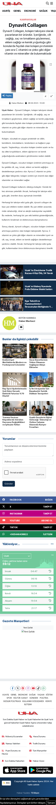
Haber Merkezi (18, 103)
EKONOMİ (30, 11)
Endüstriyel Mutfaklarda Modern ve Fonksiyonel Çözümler (14, 362)
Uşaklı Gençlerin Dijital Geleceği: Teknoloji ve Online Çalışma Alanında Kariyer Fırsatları (40, 422)
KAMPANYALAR (28, 20)
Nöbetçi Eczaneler (14, 736)
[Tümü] (52, 544)
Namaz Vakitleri (13, 744)
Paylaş (9, 96)
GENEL (17, 11)
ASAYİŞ (6, 11)
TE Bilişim (35, 793)
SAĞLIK (43, 11)
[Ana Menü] (51, 3)
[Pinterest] (23, 688)
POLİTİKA (44, 698)
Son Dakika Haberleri (14, 761)
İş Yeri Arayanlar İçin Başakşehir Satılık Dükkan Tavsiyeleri (39, 391)
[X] (17, 688)
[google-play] (41, 770)
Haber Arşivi (38, 761)
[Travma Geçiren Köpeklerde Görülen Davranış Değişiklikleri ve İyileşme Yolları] (14, 408)
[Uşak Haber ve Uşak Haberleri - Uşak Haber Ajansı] (12, 4)
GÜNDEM (33, 698)
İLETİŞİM (28, 704)
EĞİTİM (49, 695)
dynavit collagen (41, 202)
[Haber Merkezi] (9, 323)
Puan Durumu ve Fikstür (11, 752)
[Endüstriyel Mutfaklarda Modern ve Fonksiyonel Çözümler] (14, 351)
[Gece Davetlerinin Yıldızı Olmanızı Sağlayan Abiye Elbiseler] (41, 351)
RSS (8, 783)
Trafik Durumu (39, 744)
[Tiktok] (38, 688)
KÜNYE (49, 701)
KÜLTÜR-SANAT (20, 698)
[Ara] (47, 3)
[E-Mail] (21, 327)
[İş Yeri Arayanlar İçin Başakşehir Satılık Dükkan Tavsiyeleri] (41, 379)
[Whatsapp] (43, 688)
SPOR (9, 698)
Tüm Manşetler (40, 751)
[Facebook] (12, 688)
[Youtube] (33, 688)
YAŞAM (40, 695)
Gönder (8, 484)
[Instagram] (28, 688)
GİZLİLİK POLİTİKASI (12, 701)
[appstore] (15, 770)
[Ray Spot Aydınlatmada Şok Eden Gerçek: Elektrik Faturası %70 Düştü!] (14, 379)
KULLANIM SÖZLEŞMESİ (33, 701)
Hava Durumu (39, 736)
